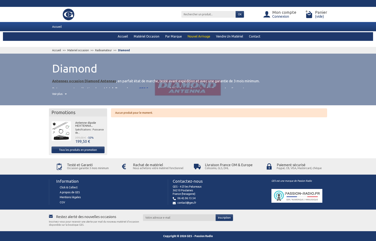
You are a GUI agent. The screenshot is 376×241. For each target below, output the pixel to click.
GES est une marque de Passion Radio (291, 181)
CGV (62, 202)
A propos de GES (70, 192)
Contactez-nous (188, 181)
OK (240, 14)
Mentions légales (70, 197)
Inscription (224, 217)
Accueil (57, 26)
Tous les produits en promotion (78, 149)
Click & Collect (69, 187)
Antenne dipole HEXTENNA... (85, 124)
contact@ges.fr (186, 202)
